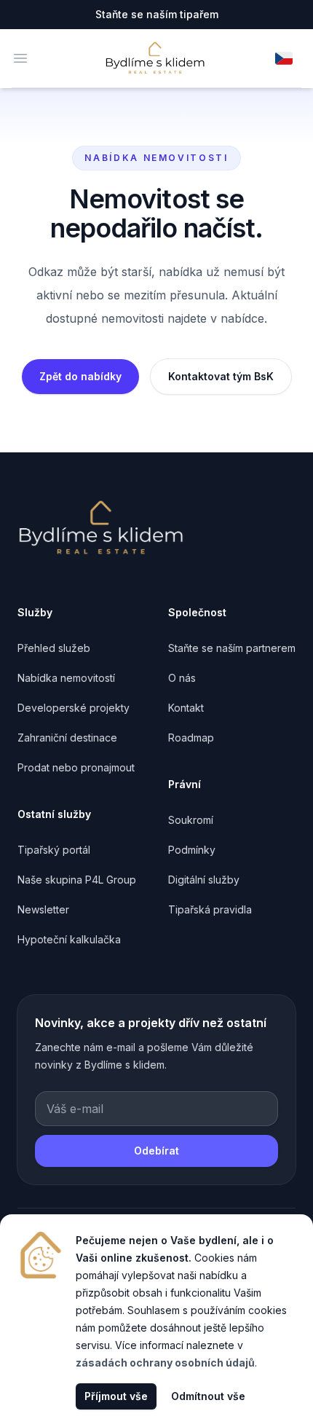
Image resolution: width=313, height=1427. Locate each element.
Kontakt (186, 707)
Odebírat (156, 1150)
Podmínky (191, 850)
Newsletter (43, 909)
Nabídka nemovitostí (66, 678)
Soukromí (190, 820)
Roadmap (191, 737)
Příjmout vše (116, 1396)
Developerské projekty (73, 707)
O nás (182, 678)
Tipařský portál (53, 850)
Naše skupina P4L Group (76, 879)
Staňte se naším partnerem (232, 648)
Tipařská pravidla (210, 909)
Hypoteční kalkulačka (69, 939)
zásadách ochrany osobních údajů (165, 1362)
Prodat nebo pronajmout (76, 767)
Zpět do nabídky (80, 376)
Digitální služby (203, 879)
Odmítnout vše (208, 1396)
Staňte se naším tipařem (156, 14)
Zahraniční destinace (67, 737)
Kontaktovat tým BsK (221, 376)
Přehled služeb (53, 648)
